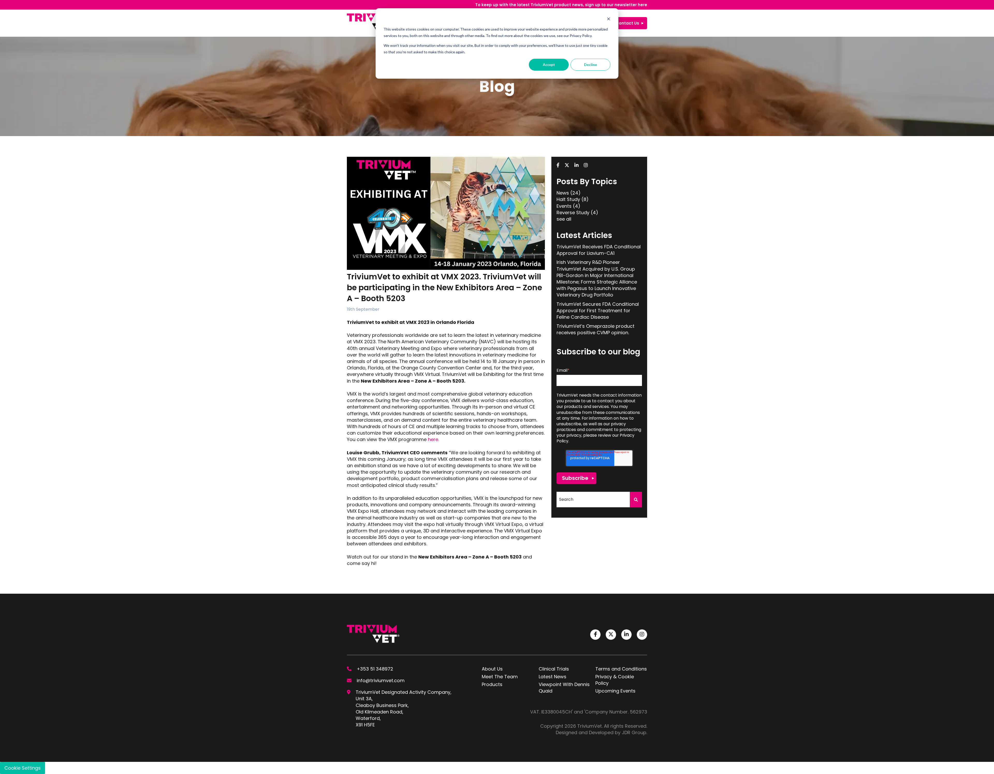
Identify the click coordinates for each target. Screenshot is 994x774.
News (569, 193)
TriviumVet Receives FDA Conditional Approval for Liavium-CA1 (599, 249)
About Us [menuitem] (492, 669)
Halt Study (573, 199)
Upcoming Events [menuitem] (615, 691)
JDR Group (634, 732)
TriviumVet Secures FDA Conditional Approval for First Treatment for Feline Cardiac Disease (598, 310)
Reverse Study (577, 212)
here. (433, 439)
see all (564, 219)
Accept (549, 64)
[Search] (636, 499)
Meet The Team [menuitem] (500, 676)
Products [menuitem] (492, 684)
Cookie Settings (22, 768)
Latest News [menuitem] (552, 676)
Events (568, 206)
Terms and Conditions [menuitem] (621, 669)
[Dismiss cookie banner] (608, 19)
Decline (590, 64)
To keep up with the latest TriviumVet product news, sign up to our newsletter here (561, 5)
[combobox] (593, 499)
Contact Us (627, 23)
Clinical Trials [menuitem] (554, 669)
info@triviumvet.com (381, 680)
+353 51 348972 (375, 669)
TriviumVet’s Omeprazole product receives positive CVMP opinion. (595, 329)
